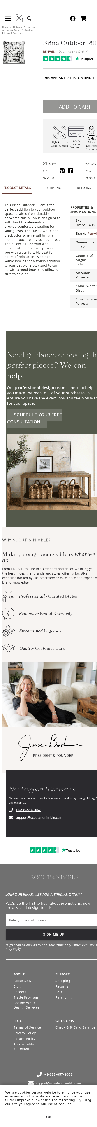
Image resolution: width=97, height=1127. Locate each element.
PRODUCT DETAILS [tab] (17, 188)
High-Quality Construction (59, 144)
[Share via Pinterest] (62, 170)
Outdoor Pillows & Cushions (17, 31)
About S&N (22, 981)
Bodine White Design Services (27, 1005)
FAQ (58, 992)
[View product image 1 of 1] (13, 52)
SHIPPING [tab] (54, 188)
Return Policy (24, 1039)
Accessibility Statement (24, 1046)
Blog (17, 986)
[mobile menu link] (8, 20)
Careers (20, 992)
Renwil (49, 51)
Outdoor (17, 26)
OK (48, 1117)
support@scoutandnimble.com (39, 817)
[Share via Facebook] (70, 170)
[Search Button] (29, 18)
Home (5, 26)
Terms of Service (27, 1027)
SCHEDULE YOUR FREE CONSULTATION (34, 418)
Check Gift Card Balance (75, 1027)
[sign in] (72, 18)
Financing (63, 997)
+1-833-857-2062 (28, 810)
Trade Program (26, 997)
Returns (62, 986)
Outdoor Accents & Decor (19, 28)
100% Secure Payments (76, 144)
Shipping (62, 981)
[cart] (83, 18)
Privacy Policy (25, 1033)
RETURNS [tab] (84, 188)
